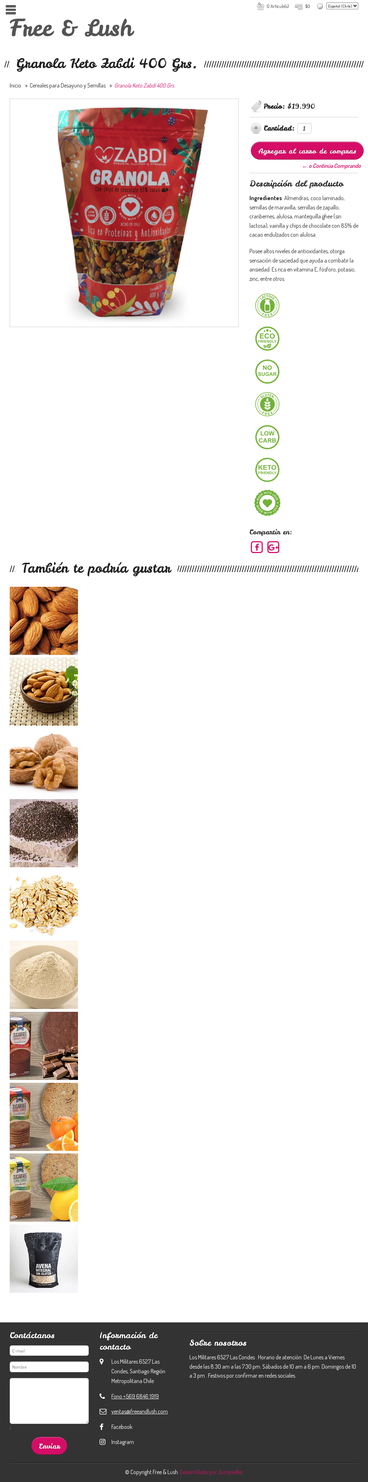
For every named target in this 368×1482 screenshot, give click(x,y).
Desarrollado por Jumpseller (211, 1472)
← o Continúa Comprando (331, 165)
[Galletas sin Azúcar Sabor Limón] (184, 1188)
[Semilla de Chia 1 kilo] (184, 834)
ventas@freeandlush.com (139, 1411)
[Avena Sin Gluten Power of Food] (184, 1259)
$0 (307, 6)
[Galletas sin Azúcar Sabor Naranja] (184, 1118)
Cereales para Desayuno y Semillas (68, 85)
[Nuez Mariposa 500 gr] (184, 763)
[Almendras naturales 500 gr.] (184, 622)
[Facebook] (257, 547)
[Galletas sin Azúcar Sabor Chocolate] (184, 1047)
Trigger (10, 10)
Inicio (15, 85)
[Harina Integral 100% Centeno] (184, 976)
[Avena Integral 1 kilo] (184, 905)
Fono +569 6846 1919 (135, 1396)
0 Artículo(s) (278, 6)
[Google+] (273, 547)
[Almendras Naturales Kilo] (184, 692)
